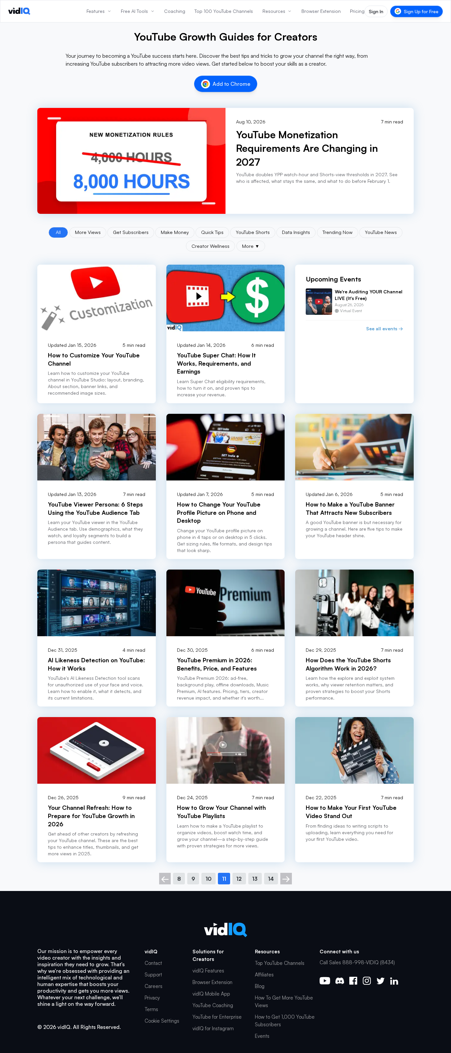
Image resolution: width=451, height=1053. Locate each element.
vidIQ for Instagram (213, 1028)
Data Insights (296, 232)
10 (209, 878)
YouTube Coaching (212, 1005)
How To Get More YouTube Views (284, 1001)
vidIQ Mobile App (211, 994)
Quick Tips (212, 232)
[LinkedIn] (394, 981)
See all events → (384, 328)
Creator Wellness (210, 246)
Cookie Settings (162, 1021)
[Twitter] (380, 980)
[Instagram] (367, 980)
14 (271, 878)
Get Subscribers (131, 232)
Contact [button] (153, 963)
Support (153, 974)
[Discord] (339, 980)
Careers (153, 986)
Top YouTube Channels (279, 963)
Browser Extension (212, 982)
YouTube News (381, 232)
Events (262, 1036)
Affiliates (264, 974)
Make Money (175, 232)
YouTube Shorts (253, 232)
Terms (151, 1009)
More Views (88, 232)
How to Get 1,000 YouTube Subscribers (285, 1021)
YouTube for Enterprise (217, 1017)
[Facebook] (353, 981)
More (251, 246)
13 (255, 878)
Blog (259, 986)
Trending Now (338, 232)
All (58, 232)
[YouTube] (325, 981)
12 (239, 878)
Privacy (152, 998)
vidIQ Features (208, 971)
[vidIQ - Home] (19, 11)
